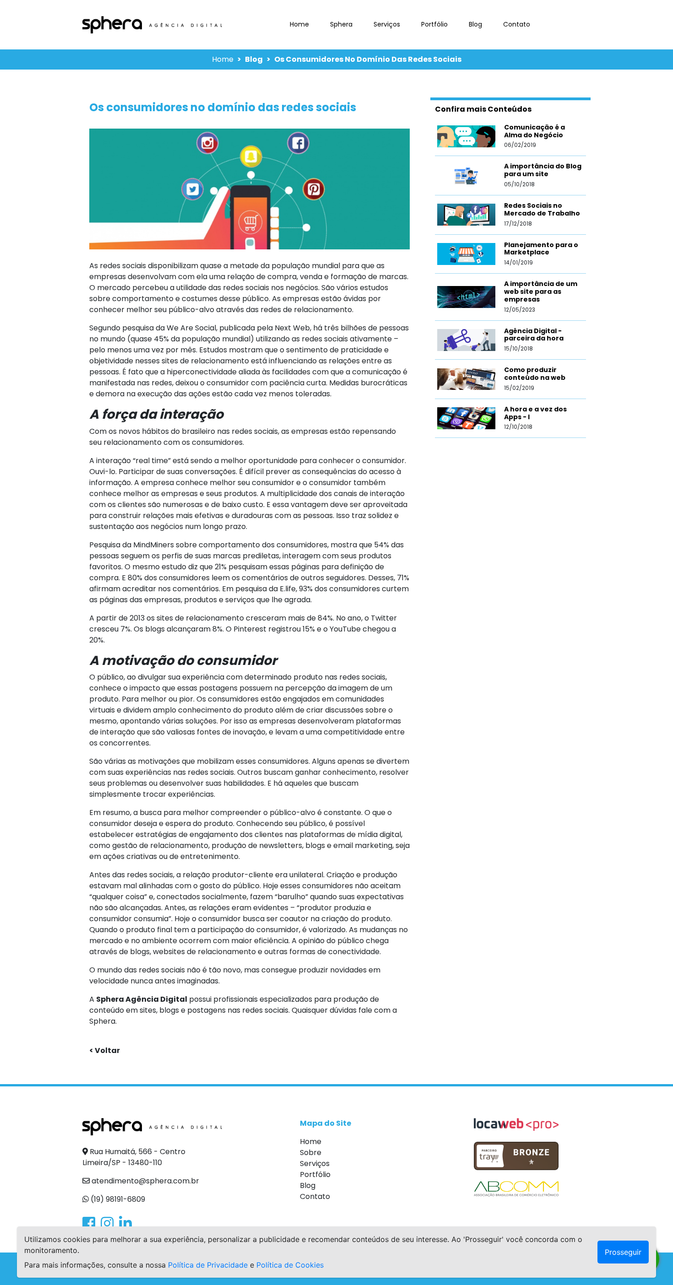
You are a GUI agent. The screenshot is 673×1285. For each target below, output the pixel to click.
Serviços (315, 1163)
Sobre (310, 1152)
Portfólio (434, 24)
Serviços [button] (387, 24)
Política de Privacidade (208, 1264)
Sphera (341, 24)
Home (301, 24)
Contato (516, 24)
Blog (475, 24)
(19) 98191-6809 (117, 1199)
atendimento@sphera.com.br (144, 1181)
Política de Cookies (290, 1264)
